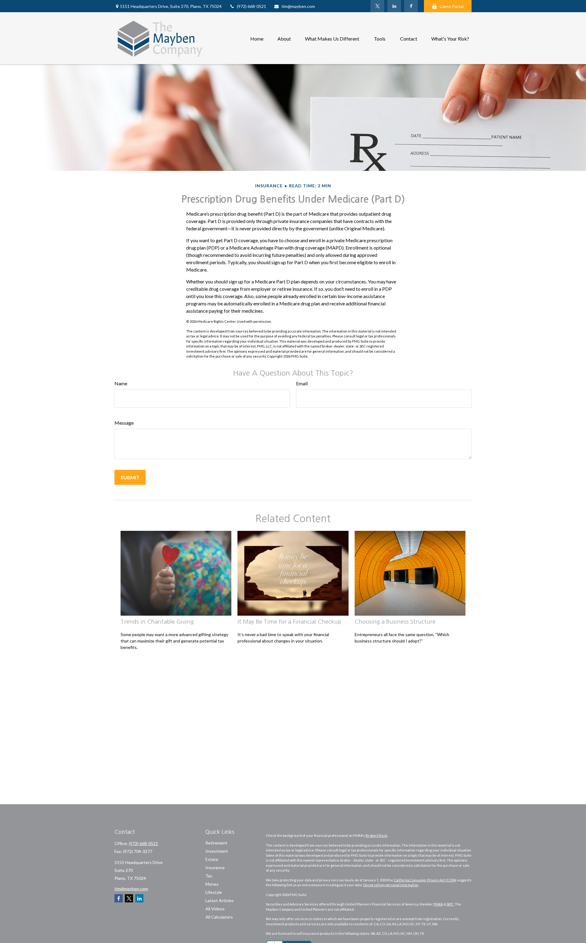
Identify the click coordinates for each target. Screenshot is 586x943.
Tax (208, 875)
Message (124, 423)
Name (120, 383)
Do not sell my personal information (390, 885)
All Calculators (219, 917)
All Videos (215, 908)
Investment (216, 851)
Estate (211, 859)
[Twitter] (377, 6)
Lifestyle (213, 892)
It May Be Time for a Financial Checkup (289, 621)
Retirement (216, 842)
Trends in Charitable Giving (157, 621)
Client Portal (452, 6)
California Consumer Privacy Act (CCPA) (425, 880)
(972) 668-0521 (251, 6)
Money (212, 884)
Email (302, 383)
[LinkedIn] (394, 6)
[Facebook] (411, 6)
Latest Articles (219, 900)
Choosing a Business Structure (395, 621)
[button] (257, 38)
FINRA (438, 904)
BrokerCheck (376, 835)
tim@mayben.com (298, 6)
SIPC (450, 904)
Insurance (215, 867)
